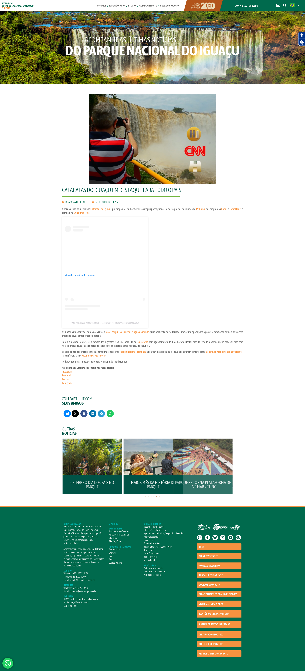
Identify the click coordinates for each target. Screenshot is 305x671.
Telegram (67, 383)
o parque (101, 5)
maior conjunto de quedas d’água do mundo (127, 332)
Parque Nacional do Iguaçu (133, 351)
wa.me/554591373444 (93, 355)
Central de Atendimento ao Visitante (224, 351)
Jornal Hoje (235, 209)
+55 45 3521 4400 (80, 576)
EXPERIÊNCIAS (115, 528)
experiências (115, 5)
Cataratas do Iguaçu (100, 209)
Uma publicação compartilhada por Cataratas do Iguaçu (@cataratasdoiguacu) (105, 322)
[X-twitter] (223, 537)
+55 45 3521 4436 (80, 588)
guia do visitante (148, 5)
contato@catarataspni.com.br (82, 580)
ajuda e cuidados (168, 5)
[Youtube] (230, 537)
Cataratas (143, 341)
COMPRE (246, 5)
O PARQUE (113, 524)
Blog (130, 5)
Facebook (66, 375)
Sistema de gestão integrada (214, 624)
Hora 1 (224, 209)
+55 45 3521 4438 (80, 573)
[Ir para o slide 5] (156, 496)
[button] (75, 413)
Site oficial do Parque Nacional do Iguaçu (18, 6)
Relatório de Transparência (214, 613)
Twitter (65, 379)
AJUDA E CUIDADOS (152, 524)
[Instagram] (199, 537)
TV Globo (200, 209)
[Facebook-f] (207, 537)
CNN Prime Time (82, 212)
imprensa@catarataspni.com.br (83, 591)
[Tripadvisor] (238, 537)
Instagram (67, 371)
